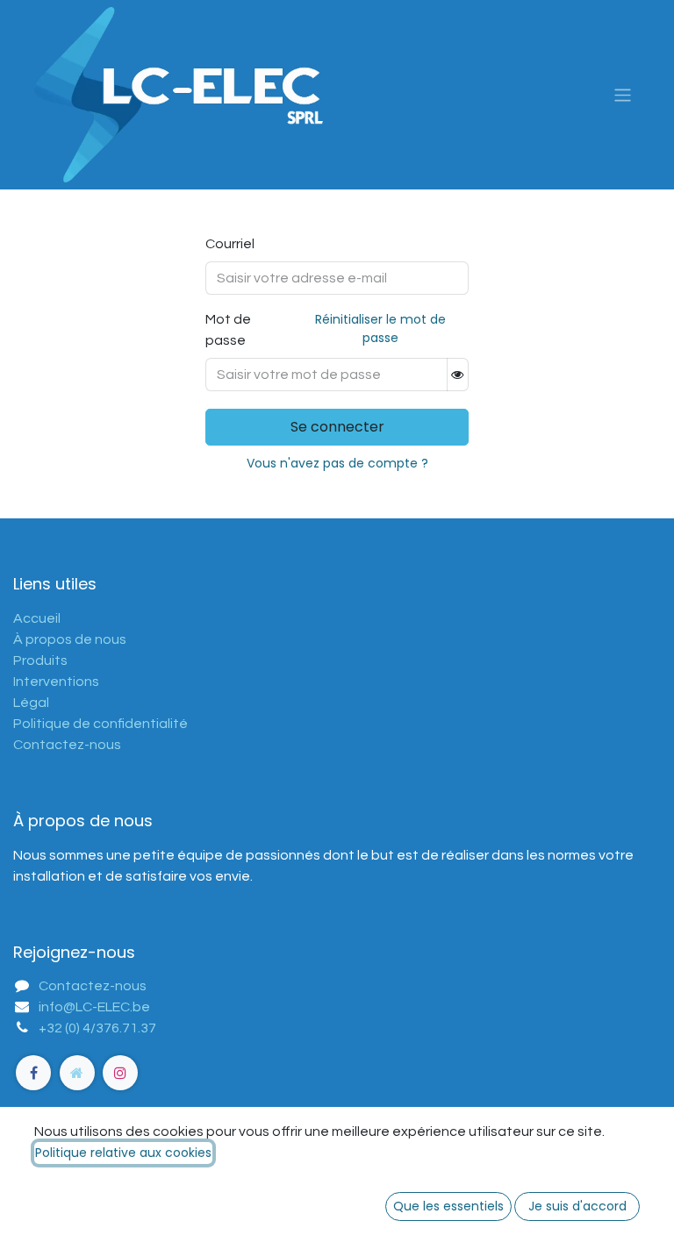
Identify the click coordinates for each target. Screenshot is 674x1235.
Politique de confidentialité (100, 724)
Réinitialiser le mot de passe (380, 328)
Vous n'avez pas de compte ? (337, 463)
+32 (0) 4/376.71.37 (97, 1028)
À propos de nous (69, 639)
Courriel (230, 244)
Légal (31, 703)
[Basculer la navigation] (623, 94)
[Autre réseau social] (77, 1072)
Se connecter (337, 427)
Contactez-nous (67, 745)
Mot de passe (325, 329)
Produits (40, 660)
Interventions (56, 682)
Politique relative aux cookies (123, 1152)
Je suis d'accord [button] (577, 1206)
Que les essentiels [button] (448, 1206)
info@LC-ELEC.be (94, 1007)
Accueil (37, 618)
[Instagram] (120, 1072)
